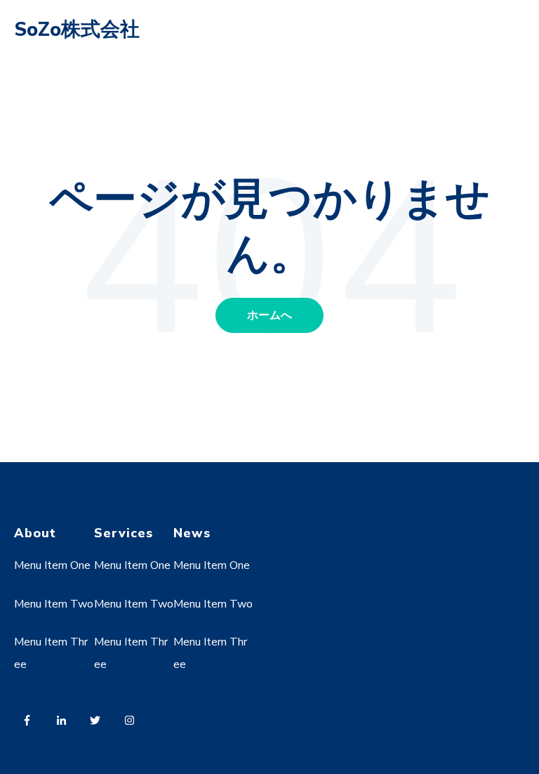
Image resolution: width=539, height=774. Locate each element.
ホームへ (269, 315)
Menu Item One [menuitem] (52, 565)
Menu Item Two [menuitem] (53, 604)
